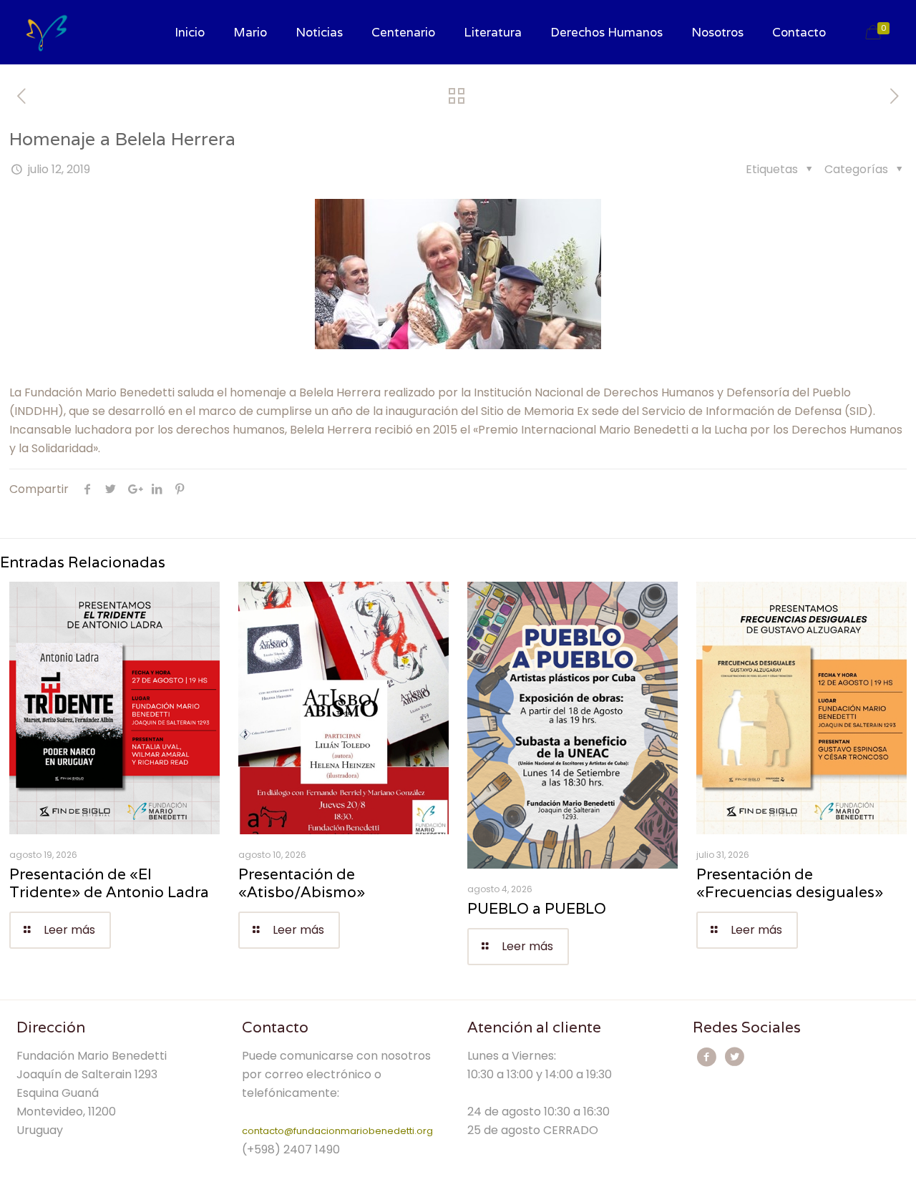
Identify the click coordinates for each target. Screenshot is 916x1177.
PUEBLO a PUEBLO (536, 908)
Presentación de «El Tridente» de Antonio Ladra (109, 883)
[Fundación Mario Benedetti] (47, 32)
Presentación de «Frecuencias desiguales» (789, 883)
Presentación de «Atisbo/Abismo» (301, 883)
